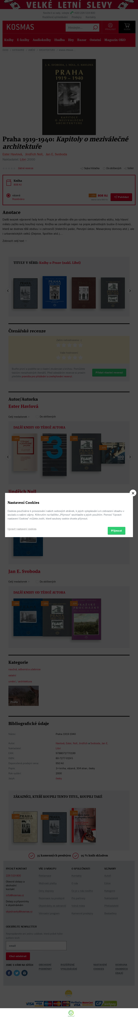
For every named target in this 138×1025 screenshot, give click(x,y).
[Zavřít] (133, 493)
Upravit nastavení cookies (22, 529)
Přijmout (116, 530)
